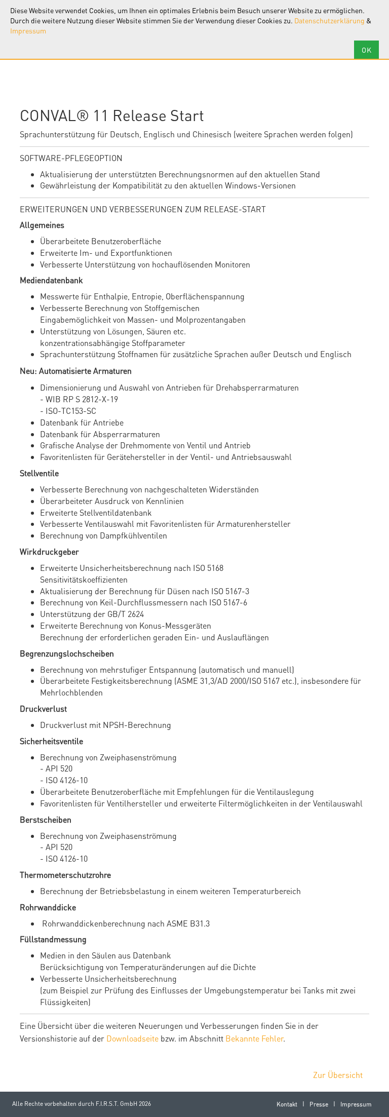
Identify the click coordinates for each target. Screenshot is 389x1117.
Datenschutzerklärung (329, 20)
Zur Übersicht (338, 1074)
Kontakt (287, 1104)
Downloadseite (132, 1038)
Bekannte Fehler (254, 1038)
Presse (318, 1104)
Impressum (28, 30)
